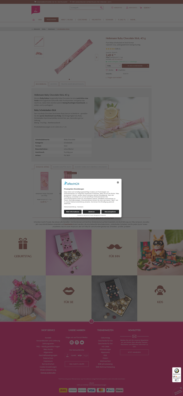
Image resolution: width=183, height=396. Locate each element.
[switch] (177, 380)
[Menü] (180, 368)
